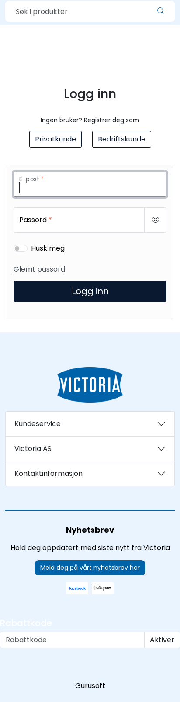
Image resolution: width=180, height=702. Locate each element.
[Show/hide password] (155, 220)
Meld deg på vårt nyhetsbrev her (90, 567)
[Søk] (160, 11)
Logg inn (90, 291)
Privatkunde (55, 139)
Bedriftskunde (121, 139)
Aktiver (162, 640)
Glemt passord (39, 269)
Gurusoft (90, 686)
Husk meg (48, 248)
